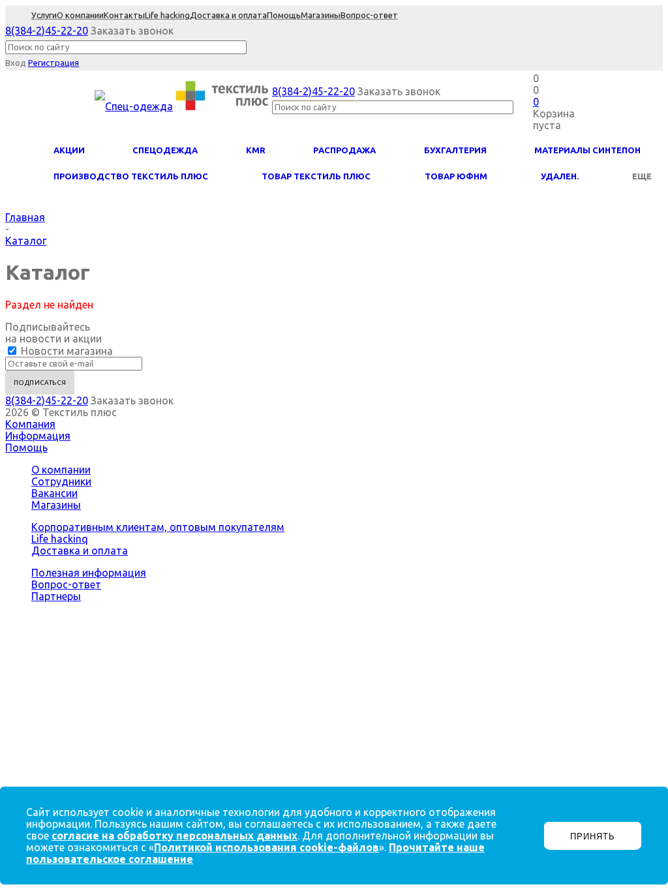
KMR (256, 150)
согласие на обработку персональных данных (174, 835)
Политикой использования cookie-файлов (266, 847)
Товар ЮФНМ (456, 176)
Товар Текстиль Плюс (316, 176)
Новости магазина (65, 351)
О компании (61, 470)
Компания (30, 424)
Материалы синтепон (587, 150)
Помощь (26, 447)
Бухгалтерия (455, 150)
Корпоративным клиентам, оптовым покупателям (157, 527)
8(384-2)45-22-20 (46, 31)
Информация (37, 436)
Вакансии (54, 493)
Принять (592, 836)
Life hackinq (59, 539)
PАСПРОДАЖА (344, 150)
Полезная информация (88, 573)
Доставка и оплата (79, 550)
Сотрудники (61, 481)
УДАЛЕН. (560, 176)
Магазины (56, 505)
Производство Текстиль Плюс (130, 176)
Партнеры (56, 596)
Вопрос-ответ (66, 584)
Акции (69, 150)
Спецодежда (165, 150)
